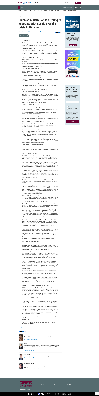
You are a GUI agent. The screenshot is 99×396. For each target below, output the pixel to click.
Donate (78, 2)
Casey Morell (34, 31)
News (35, 10)
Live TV (72, 2)
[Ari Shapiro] (21, 346)
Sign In (66, 2)
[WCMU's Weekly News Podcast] (72, 24)
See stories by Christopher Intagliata (32, 368)
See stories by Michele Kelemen (31, 339)
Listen (30, 10)
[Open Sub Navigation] (22, 10)
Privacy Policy (42, 384)
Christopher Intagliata (41, 31)
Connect (51, 10)
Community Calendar (71, 10)
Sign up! (72, 121)
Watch (25, 10)
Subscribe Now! (72, 45)
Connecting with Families (72, 108)
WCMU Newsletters (71, 109)
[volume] (22, 7)
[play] (19, 7)
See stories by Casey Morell (30, 357)
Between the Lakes (71, 106)
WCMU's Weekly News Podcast (72, 34)
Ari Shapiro (30, 31)
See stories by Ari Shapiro (29, 350)
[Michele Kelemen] (21, 337)
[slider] (23, 7)
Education (57, 10)
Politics (20, 16)
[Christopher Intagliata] (21, 366)
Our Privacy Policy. (70, 118)
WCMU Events (63, 10)
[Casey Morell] (21, 357)
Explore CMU (69, 384)
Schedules (20, 10)
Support (40, 10)
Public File (54, 384)
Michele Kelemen (25, 31)
